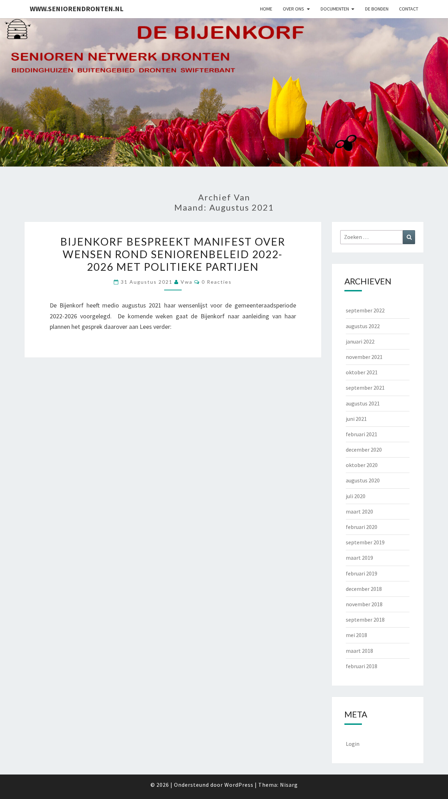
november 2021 (364, 356)
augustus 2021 (363, 403)
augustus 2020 (363, 480)
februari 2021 (361, 434)
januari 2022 (360, 341)
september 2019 (365, 542)
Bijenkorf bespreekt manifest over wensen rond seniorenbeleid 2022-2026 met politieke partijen (172, 254)
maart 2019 (359, 557)
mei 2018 (356, 634)
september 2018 (365, 619)
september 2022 (365, 310)
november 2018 (364, 604)
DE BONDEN (376, 9)
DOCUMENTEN (335, 9)
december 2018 (364, 588)
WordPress (238, 784)
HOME (266, 9)
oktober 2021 (362, 372)
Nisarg (289, 784)
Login (352, 743)
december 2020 (364, 449)
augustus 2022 (363, 326)
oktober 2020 (362, 464)
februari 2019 (361, 573)
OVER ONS (293, 9)
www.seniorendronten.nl (77, 8)
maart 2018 (359, 650)
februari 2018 (361, 666)
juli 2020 (355, 496)
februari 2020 (361, 526)
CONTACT (408, 9)
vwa (186, 282)
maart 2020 (359, 511)
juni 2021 (356, 418)
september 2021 (365, 387)
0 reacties (217, 282)
